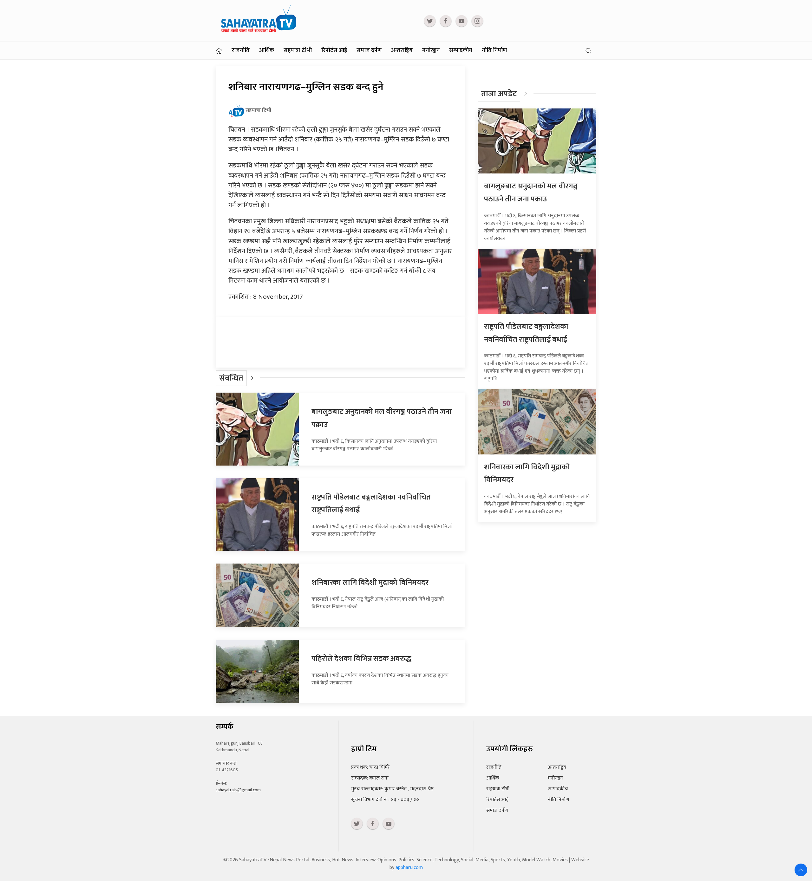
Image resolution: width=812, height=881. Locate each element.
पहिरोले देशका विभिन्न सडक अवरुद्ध (361, 658)
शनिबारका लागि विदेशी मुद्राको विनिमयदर (370, 582)
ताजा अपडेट (499, 93)
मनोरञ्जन (431, 50)
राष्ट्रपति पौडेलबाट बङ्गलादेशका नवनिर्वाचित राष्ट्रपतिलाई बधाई (526, 333)
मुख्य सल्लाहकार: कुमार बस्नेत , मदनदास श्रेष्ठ (392, 789)
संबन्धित (231, 378)
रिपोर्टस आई (334, 50)
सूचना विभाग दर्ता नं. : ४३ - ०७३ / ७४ (385, 799)
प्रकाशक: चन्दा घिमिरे (370, 767)
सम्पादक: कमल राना (370, 778)
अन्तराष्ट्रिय (402, 50)
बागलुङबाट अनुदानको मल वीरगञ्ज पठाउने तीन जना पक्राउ (531, 193)
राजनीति (241, 50)
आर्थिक (266, 50)
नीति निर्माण (494, 50)
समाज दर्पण (369, 50)
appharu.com (409, 867)
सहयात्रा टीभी (298, 50)
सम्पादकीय (460, 50)
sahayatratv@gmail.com (238, 789)
